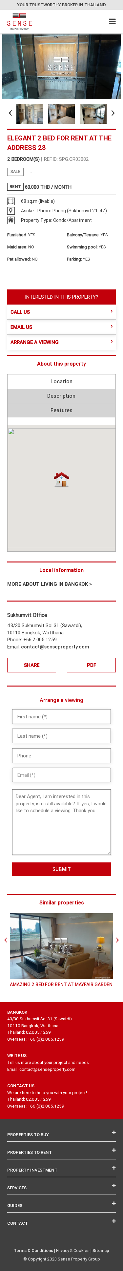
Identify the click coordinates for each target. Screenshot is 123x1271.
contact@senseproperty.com (55, 647)
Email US (21, 327)
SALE (15, 171)
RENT (15, 186)
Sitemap (100, 1250)
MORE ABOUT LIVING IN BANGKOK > (49, 584)
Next (107, 114)
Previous (4, 114)
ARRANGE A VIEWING (34, 342)
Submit (61, 869)
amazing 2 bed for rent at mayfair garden (61, 984)
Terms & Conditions (33, 1250)
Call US (20, 312)
